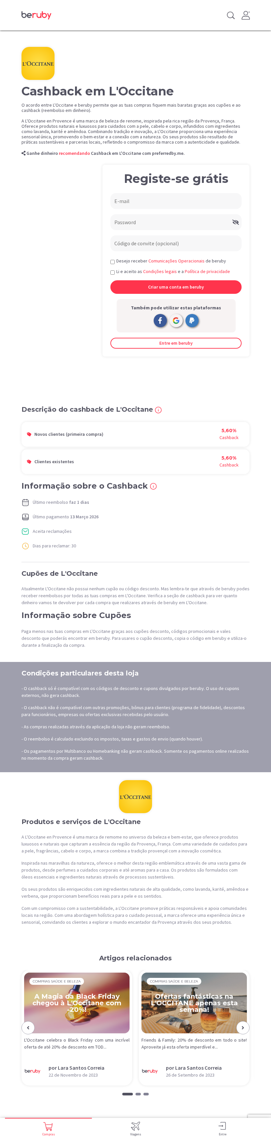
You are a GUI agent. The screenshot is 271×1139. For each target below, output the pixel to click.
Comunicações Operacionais (176, 261)
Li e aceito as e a (173, 271)
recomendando (74, 153)
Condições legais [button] (160, 271)
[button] (28, 1027)
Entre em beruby (176, 343)
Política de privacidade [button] (207, 271)
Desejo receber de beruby (171, 261)
